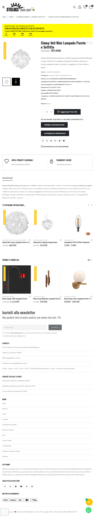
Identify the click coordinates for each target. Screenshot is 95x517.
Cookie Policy (7, 446)
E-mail (64, 141)
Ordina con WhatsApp (54, 125)
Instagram (26, 486)
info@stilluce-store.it (13, 358)
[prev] (87, 43)
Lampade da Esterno (70, 296)
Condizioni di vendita (9, 425)
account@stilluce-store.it (18, 363)
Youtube (21, 486)
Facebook (43, 141)
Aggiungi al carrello (68, 112)
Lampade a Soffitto (53, 75)
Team (4, 414)
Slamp (49, 103)
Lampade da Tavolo (70, 240)
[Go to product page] (47, 223)
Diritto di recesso (8, 430)
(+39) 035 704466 (15, 353)
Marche (4, 409)
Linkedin (32, 486)
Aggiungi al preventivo (55, 133)
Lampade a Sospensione (9, 240)
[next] (91, 43)
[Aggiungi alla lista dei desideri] (30, 240)
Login (4, 403)
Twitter (10, 486)
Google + (55, 141)
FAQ (3, 435)
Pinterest (60, 141)
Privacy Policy (7, 440)
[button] (4, 7)
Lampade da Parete (66, 75)
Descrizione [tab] (7, 178)
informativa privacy (17, 333)
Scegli (58, 213)
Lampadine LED (37, 240)
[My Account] (79, 7)
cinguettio (47, 141)
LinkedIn (51, 141)
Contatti (5, 419)
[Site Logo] (20, 7)
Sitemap (5, 456)
